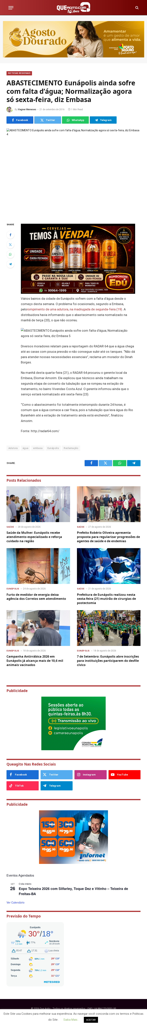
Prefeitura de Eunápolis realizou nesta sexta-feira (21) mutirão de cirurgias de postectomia (106, 599)
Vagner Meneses (27, 109)
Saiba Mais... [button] (71, 1019)
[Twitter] (10, 244)
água (26, 448)
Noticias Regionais (19, 73)
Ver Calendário (15, 902)
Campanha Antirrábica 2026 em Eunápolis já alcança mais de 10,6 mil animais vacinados (35, 661)
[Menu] (10, 7)
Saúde (10, 527)
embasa (37, 448)
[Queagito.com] (73, 7)
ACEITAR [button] (91, 1019)
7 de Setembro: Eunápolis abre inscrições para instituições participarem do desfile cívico (108, 661)
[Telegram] (10, 264)
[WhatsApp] (10, 254)
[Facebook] (10, 235)
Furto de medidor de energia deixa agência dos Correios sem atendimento (36, 597)
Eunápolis (53, 448)
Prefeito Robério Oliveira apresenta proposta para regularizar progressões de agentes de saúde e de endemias (108, 537)
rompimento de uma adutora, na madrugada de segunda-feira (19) (74, 309)
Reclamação (71, 448)
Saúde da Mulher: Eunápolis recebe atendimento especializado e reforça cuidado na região (34, 537)
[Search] (137, 7)
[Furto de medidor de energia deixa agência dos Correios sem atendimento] (38, 566)
